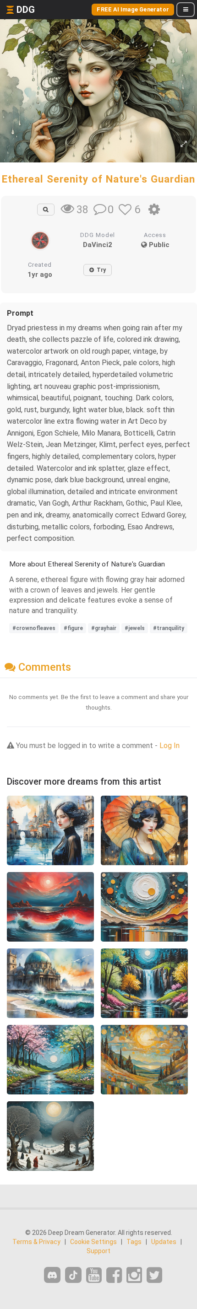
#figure (73, 628)
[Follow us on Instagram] (134, 1275)
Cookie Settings (93, 1241)
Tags (134, 1241)
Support (98, 1251)
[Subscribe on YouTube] (94, 1275)
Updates (163, 1241)
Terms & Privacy (36, 1241)
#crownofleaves (33, 628)
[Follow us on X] (154, 1275)
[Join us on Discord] (52, 1275)
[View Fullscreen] (183, 144)
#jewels (135, 628)
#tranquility (168, 628)
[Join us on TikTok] (73, 1275)
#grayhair (103, 628)
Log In (169, 745)
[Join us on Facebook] (114, 1275)
